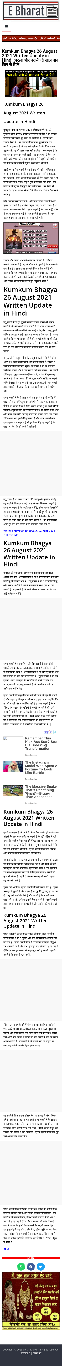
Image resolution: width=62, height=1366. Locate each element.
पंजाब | (58, 38)
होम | (5, 38)
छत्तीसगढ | (22, 38)
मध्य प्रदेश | (33, 38)
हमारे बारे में (25, 1353)
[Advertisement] (31, 463)
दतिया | (42, 38)
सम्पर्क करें (37, 1353)
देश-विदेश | (12, 38)
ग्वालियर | (51, 38)
